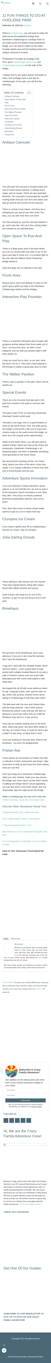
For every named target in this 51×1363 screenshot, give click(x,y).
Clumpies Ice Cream (13, 125)
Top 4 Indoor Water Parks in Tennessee (21, 819)
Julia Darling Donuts (13, 128)
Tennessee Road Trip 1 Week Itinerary (20, 812)
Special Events (11, 115)
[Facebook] (6, 1120)
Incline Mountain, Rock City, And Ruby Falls (23, 800)
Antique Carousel (12, 96)
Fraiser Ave (9, 134)
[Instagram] (11, 1120)
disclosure (39, 989)
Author (6, 939)
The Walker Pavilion (13, 112)
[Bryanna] (8, 953)
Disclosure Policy (36, 1357)
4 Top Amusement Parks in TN (16, 825)
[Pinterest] (28, 1120)
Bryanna (18, 944)
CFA (22, 1339)
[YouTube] (17, 1120)
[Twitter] (23, 1120)
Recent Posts (15, 939)
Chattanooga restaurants (25, 62)
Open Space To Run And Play (15, 101)
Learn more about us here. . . (31, 1204)
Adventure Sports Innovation (12, 120)
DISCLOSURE (7, 982)
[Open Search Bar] (40, 3)
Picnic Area (9, 106)
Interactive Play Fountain (15, 109)
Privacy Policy (21, 1357)
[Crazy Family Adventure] (8, 3)
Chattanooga (17, 33)
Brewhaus (9, 131)
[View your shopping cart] (33, 3)
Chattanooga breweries (13, 65)
